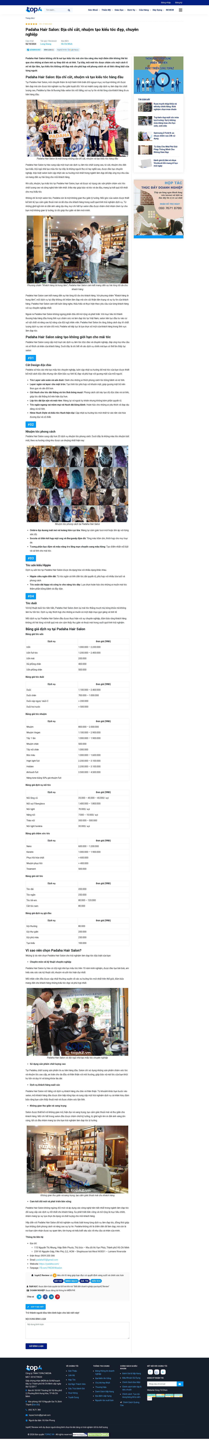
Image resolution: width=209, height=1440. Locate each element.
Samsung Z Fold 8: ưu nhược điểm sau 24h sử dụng (164, 136)
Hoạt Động (73, 1393)
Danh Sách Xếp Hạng (104, 1391)
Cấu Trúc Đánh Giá (76, 1388)
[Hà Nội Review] (151, 1395)
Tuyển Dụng (73, 1397)
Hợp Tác (71, 1380)
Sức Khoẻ (93, 10)
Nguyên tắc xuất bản (104, 1400)
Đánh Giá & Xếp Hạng (131, 1373)
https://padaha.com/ (49, 1264)
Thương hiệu (100, 1387)
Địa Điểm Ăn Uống (103, 1378)
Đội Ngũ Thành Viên (77, 1384)
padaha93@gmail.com (47, 1259)
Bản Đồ (36, 1404)
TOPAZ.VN (49, 1434)
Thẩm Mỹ (106, 10)
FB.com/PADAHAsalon (50, 1268)
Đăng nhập (166, 2)
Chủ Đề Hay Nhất (102, 1383)
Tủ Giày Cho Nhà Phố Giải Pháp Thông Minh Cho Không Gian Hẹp (165, 149)
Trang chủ (30, 18)
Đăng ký (178, 2)
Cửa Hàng (144, 10)
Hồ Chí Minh (66, 44)
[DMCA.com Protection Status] (98, 1434)
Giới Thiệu (72, 1371)
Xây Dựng (157, 10)
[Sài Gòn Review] (169, 1395)
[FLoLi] (149, 1398)
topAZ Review (34, 10)
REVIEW (170, 10)
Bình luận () (49, 50)
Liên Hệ (71, 1375)
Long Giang (45, 44)
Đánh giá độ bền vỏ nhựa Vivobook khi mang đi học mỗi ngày (166, 163)
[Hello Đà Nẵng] (160, 1395)
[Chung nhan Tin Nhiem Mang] (80, 1434)
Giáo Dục (119, 10)
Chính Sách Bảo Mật (131, 1382)
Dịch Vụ (131, 10)
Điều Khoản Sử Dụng (131, 1378)
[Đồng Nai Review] (178, 1395)
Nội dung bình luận (36, 1319)
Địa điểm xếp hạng (103, 1396)
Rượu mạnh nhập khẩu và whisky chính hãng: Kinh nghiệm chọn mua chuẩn (165, 106)
